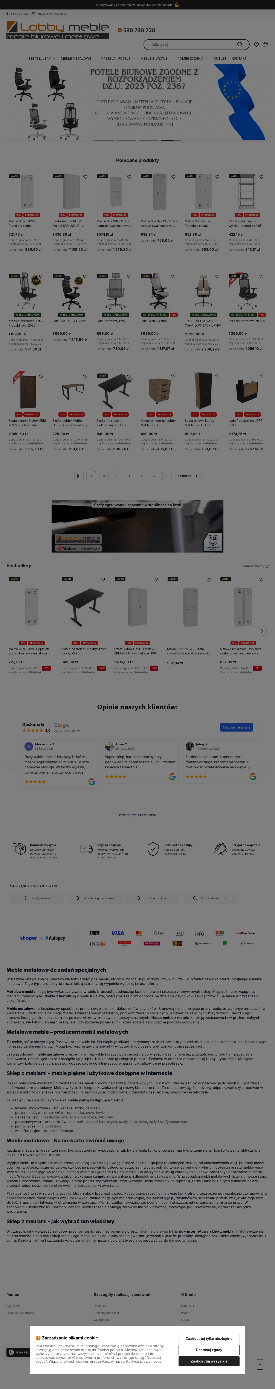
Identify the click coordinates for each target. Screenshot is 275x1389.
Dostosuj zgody (209, 1350)
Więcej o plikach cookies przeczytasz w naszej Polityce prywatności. (105, 1361)
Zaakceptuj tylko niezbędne (209, 1338)
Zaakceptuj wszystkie (209, 1361)
